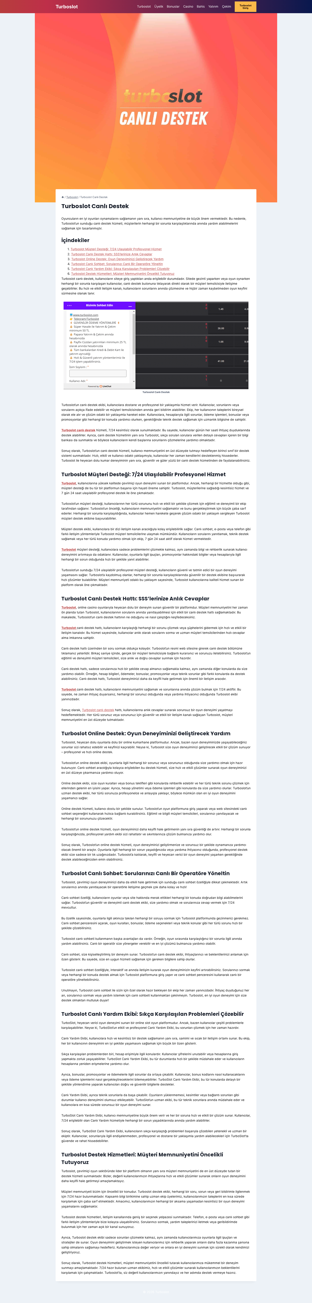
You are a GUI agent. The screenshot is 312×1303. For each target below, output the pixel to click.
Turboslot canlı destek (78, 430)
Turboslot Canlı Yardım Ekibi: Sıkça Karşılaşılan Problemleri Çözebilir (120, 269)
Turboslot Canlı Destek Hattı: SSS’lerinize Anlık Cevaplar (111, 254)
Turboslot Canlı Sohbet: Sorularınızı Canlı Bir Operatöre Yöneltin (117, 264)
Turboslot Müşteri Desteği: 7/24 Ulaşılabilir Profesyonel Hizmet (116, 249)
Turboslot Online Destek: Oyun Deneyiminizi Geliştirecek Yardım (117, 259)
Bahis (201, 6)
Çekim (226, 6)
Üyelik (158, 6)
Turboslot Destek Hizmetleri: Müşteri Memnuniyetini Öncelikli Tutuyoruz (122, 273)
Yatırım (213, 6)
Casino (188, 6)
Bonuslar (173, 6)
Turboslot (144, 6)
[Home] (62, 197)
